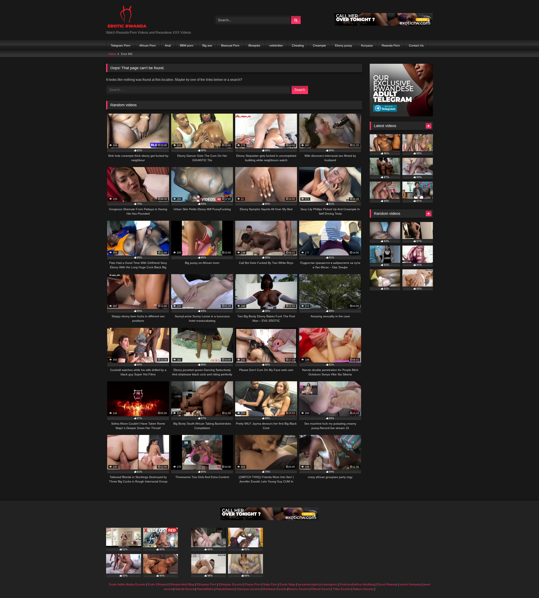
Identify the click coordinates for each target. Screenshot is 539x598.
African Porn (147, 45)
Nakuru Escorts (363, 589)
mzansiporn (329, 584)
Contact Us (416, 45)
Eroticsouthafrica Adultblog (357, 584)
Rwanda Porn (391, 45)
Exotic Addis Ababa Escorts (127, 584)
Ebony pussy (343, 45)
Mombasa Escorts (274, 589)
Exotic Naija (287, 584)
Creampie (319, 45)
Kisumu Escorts (298, 589)
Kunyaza (367, 45)
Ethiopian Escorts (230, 584)
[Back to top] (526, 585)
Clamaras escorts (248, 589)
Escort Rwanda (387, 584)
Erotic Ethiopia (157, 584)
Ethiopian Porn (206, 584)
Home (112, 54)
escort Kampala (410, 584)
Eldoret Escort (320, 589)
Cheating (298, 45)
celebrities (276, 45)
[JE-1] (401, 115)
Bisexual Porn (230, 45)
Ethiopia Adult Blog (181, 584)
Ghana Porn (252, 584)
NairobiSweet (225, 589)
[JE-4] (383, 24)
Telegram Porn (120, 45)
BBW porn (186, 45)
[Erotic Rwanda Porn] (127, 16)
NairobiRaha (205, 589)
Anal (168, 45)
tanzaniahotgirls (308, 584)
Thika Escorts (341, 589)
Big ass (207, 45)
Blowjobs (254, 45)
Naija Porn (270, 584)
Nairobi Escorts (185, 589)
